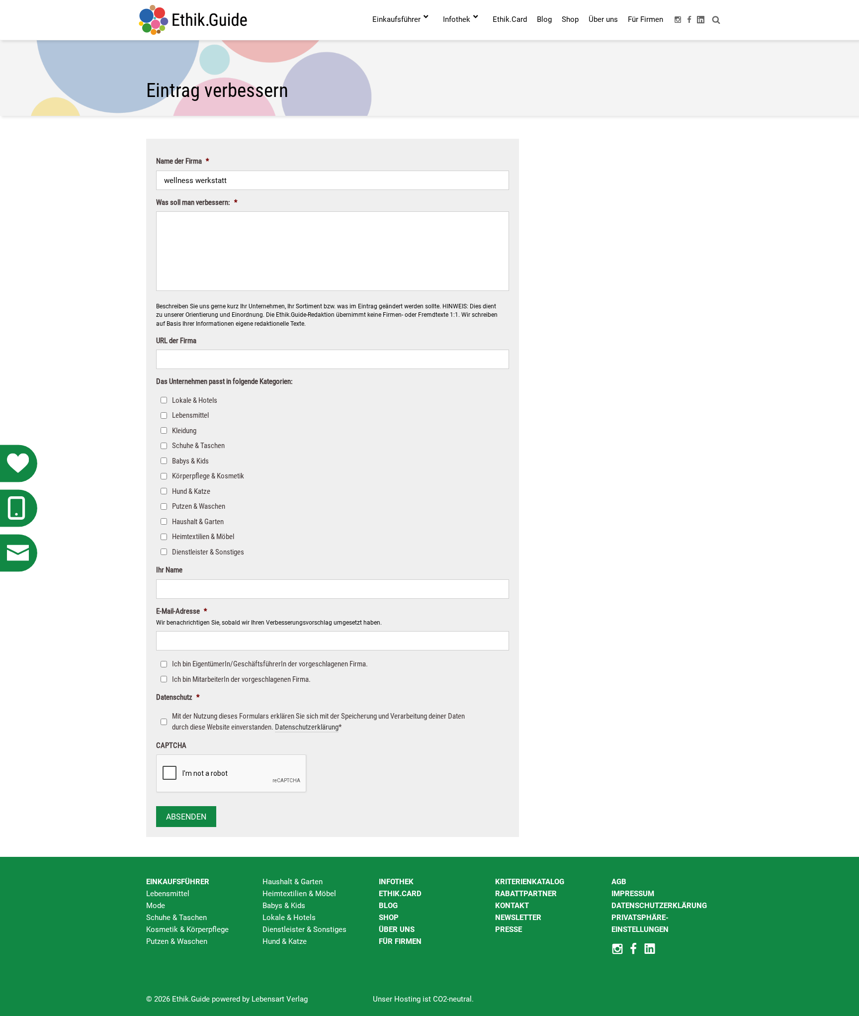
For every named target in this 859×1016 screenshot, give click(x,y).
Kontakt (512, 905)
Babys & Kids (190, 461)
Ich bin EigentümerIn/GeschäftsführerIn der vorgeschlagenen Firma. (270, 663)
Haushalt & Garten (198, 521)
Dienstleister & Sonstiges (208, 552)
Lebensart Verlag (280, 999)
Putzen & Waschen (198, 506)
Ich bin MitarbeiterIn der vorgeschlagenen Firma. (241, 679)
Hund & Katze (191, 491)
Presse (508, 929)
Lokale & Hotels (194, 400)
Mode (155, 905)
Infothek (396, 881)
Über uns (397, 929)
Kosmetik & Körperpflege (187, 929)
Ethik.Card (400, 893)
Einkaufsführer (177, 881)
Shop (389, 917)
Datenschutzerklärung (307, 727)
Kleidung (184, 430)
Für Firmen (400, 941)
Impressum (632, 893)
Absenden (186, 817)
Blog (388, 905)
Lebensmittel (190, 415)
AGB (618, 881)
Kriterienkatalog (529, 881)
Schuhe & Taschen (198, 445)
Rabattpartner (526, 893)
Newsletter (518, 917)
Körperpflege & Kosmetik (208, 475)
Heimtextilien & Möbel (203, 536)
